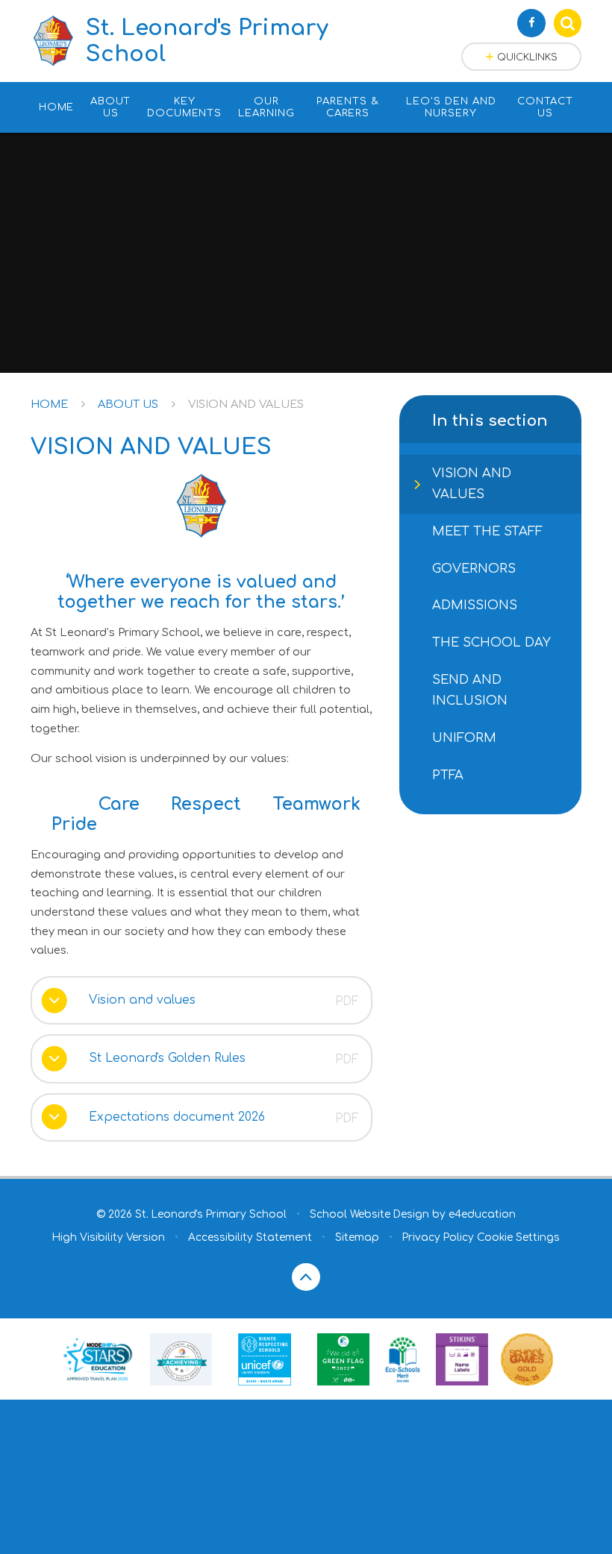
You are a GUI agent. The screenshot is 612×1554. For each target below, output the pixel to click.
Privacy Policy (438, 1237)
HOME (49, 404)
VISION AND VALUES (246, 404)
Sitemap (357, 1237)
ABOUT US (128, 404)
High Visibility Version (108, 1237)
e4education (482, 1214)
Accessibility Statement (250, 1237)
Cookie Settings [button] (518, 1237)
